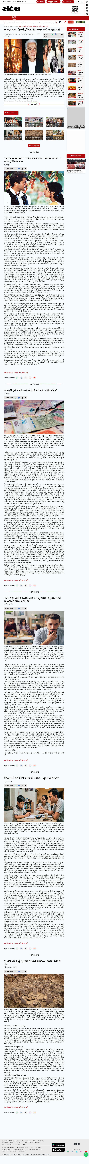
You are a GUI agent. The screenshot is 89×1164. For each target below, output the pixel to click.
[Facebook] (87, 5)
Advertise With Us (22, 1147)
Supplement (52, 2)
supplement (13, 26)
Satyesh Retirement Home (34, 1149)
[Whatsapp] (87, 2)
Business (40, 14)
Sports (58, 14)
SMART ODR (22, 1151)
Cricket (52, 14)
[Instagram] (87, 11)
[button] (76, 1)
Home (3, 14)
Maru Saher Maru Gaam (14, 17)
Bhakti (24, 1144)
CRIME (63, 14)
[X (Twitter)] (59, 34)
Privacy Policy (6, 1149)
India (26, 14)
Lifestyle (69, 14)
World (47, 14)
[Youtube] (86, 1152)
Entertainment (79, 14)
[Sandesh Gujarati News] (11, 8)
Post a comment (34, 145)
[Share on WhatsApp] (86, 1154)
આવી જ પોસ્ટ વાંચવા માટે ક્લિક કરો (16, 372)
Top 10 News (73, 29)
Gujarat (8, 14)
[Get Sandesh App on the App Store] (58, 1149)
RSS (32, 1147)
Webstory (32, 14)
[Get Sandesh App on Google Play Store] (58, 1145)
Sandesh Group (18, 1149)
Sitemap (38, 1147)
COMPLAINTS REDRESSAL (9, 1151)
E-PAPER (41, 1)
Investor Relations (8, 1147)
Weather (20, 14)
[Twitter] (87, 8)
